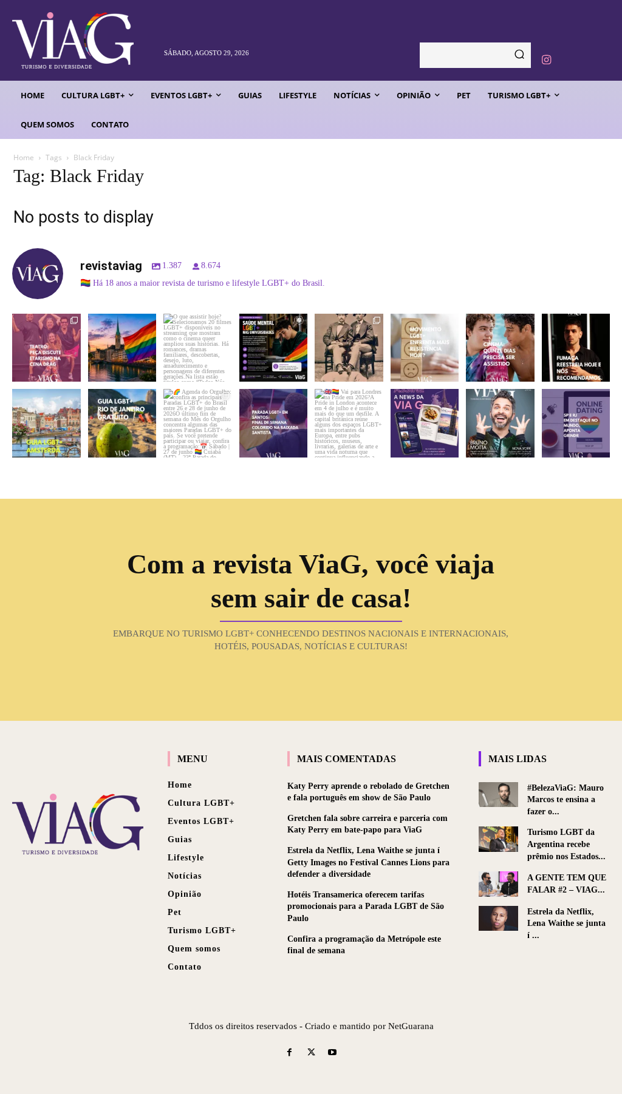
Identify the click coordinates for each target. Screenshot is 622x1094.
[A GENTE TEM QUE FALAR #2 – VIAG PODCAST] (498, 883)
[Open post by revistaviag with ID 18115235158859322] (349, 423)
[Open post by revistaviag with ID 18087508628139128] (425, 423)
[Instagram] (546, 60)
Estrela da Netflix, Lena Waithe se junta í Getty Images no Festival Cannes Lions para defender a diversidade (368, 862)
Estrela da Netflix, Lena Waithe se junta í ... (566, 923)
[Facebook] (289, 1053)
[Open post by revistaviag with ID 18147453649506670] (197, 423)
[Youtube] (332, 1053)
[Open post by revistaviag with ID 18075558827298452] (576, 423)
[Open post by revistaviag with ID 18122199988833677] (46, 423)
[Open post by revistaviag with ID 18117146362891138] (273, 423)
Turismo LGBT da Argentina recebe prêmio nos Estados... (566, 844)
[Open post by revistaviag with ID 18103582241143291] (122, 348)
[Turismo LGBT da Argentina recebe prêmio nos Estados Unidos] (498, 838)
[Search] (519, 55)
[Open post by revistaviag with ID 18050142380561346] (273, 348)
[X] (310, 1053)
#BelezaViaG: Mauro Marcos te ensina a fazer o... (565, 799)
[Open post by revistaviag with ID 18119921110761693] (576, 348)
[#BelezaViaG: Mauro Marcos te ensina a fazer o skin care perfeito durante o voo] (498, 794)
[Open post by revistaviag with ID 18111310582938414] (425, 348)
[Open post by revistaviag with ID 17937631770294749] (197, 348)
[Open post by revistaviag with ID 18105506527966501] (500, 423)
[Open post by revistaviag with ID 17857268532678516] (500, 348)
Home (23, 157)
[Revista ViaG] (83, 40)
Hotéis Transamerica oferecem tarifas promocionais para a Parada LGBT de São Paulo (365, 906)
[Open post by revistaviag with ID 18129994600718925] (122, 423)
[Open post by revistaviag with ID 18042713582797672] (349, 348)
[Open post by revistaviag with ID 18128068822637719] (46, 348)
